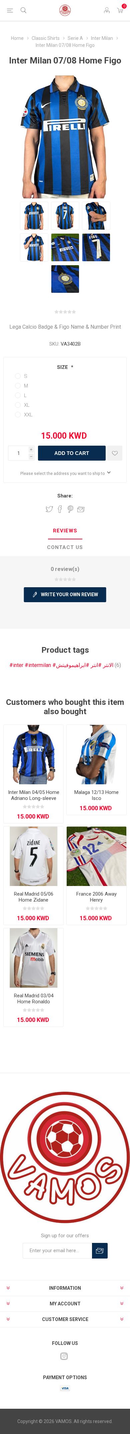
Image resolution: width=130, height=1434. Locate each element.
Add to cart (71, 453)
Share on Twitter (49, 509)
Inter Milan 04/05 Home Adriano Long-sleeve (33, 795)
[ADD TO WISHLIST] (114, 453)
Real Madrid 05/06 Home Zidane (33, 897)
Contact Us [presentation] (65, 547)
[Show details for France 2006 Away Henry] (96, 856)
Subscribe (100, 1251)
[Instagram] (64, 1356)
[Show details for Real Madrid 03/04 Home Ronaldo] (33, 958)
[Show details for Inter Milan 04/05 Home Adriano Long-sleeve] (33, 754)
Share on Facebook (60, 509)
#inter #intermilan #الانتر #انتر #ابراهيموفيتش (61, 665)
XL (27, 405)
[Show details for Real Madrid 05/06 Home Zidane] (33, 856)
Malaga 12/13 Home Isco (96, 795)
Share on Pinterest (70, 509)
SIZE (63, 367)
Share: (65, 496)
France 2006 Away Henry (96, 897)
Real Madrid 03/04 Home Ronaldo (33, 999)
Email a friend (81, 509)
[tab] (65, 531)
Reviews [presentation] (65, 531)
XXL (28, 415)
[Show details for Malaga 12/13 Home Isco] (96, 754)
